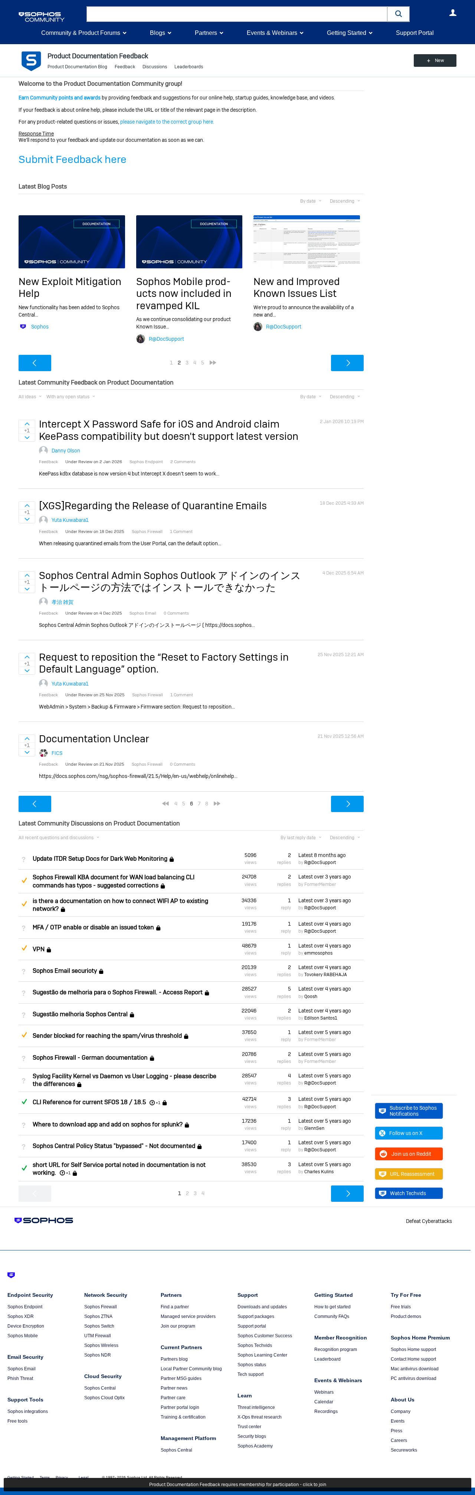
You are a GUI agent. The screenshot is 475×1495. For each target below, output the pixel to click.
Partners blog (174, 1359)
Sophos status (252, 1364)
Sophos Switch (99, 1326)
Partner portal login (180, 1407)
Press (396, 1430)
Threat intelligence (256, 1407)
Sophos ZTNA (98, 1316)
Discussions (154, 67)
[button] (398, 14)
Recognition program (335, 1349)
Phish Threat (20, 1378)
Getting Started (346, 33)
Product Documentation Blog (77, 67)
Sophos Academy (255, 1446)
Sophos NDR (97, 1355)
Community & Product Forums (80, 33)
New (439, 60)
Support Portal (415, 33)
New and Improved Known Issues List (296, 287)
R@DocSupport (166, 339)
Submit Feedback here (73, 159)
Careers (399, 1440)
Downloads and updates (262, 1306)
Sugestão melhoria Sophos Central (80, 1014)
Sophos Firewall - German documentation (90, 1057)
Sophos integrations (27, 1411)
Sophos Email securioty (65, 971)
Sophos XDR (20, 1316)
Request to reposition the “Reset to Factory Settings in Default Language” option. (164, 663)
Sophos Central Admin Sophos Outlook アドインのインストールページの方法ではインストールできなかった (170, 581)
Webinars (324, 1392)
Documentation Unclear (94, 738)
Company (400, 1411)
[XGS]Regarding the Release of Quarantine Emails (153, 505)
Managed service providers (188, 1316)
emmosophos (318, 953)
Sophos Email (21, 1368)
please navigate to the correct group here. (167, 121)
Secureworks (404, 1450)
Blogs (157, 33)
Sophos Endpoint (24, 1306)
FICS (57, 753)
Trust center (249, 1426)
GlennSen (314, 1128)
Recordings (326, 1411)
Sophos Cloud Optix (104, 1397)
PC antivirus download (413, 1378)
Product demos (406, 1316)
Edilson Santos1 (320, 1018)
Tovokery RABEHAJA (325, 975)
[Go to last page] (213, 362)
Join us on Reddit (411, 1154)
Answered (24, 1101)
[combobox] (237, 14)
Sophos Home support (413, 1349)
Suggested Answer (24, 880)
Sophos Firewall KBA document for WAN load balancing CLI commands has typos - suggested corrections (113, 881)
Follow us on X (405, 1133)
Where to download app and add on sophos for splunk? (108, 1124)
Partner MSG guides (181, 1378)
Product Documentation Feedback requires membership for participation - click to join (237, 1485)
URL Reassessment (412, 1174)
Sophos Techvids (255, 1345)
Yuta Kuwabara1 (70, 520)
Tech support (250, 1374)
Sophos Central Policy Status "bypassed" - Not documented (114, 1146)
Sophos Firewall (100, 1306)
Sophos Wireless (101, 1345)
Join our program (178, 1326)
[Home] (51, 17)
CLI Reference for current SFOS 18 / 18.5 (89, 1102)
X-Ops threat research (260, 1417)
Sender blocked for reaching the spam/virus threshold (107, 1036)
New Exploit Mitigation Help (70, 287)
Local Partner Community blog (191, 1368)
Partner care (173, 1397)
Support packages (256, 1316)
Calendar (323, 1401)
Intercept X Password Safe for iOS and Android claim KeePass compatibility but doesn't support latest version (168, 430)
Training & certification (183, 1417)
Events (397, 1421)
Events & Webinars (272, 33)
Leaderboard (327, 1359)
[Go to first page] (165, 803)
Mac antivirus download (415, 1368)
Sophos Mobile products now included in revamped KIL (184, 293)
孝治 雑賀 (62, 602)
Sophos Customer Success (265, 1335)
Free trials (401, 1306)
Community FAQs (331, 1316)
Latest (322, 855)
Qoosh (310, 997)
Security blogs (252, 1436)
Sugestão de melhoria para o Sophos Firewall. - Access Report (118, 993)
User (452, 12)
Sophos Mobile (22, 1335)
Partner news (174, 1388)
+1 (158, 1102)
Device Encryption (25, 1326)
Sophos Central (100, 1388)
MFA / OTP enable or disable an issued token (93, 927)
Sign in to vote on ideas (27, 424)
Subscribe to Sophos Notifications (413, 1111)
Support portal (252, 1326)
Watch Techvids (408, 1193)
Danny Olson (66, 450)
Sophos (40, 326)
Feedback (125, 67)
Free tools (17, 1421)
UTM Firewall (97, 1335)
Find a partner (175, 1306)
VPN (39, 949)
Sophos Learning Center (262, 1355)
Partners (206, 33)
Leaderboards (188, 67)
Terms (45, 1477)
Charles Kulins (319, 1172)
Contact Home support (413, 1359)
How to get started (332, 1306)
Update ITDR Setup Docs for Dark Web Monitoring (100, 859)
